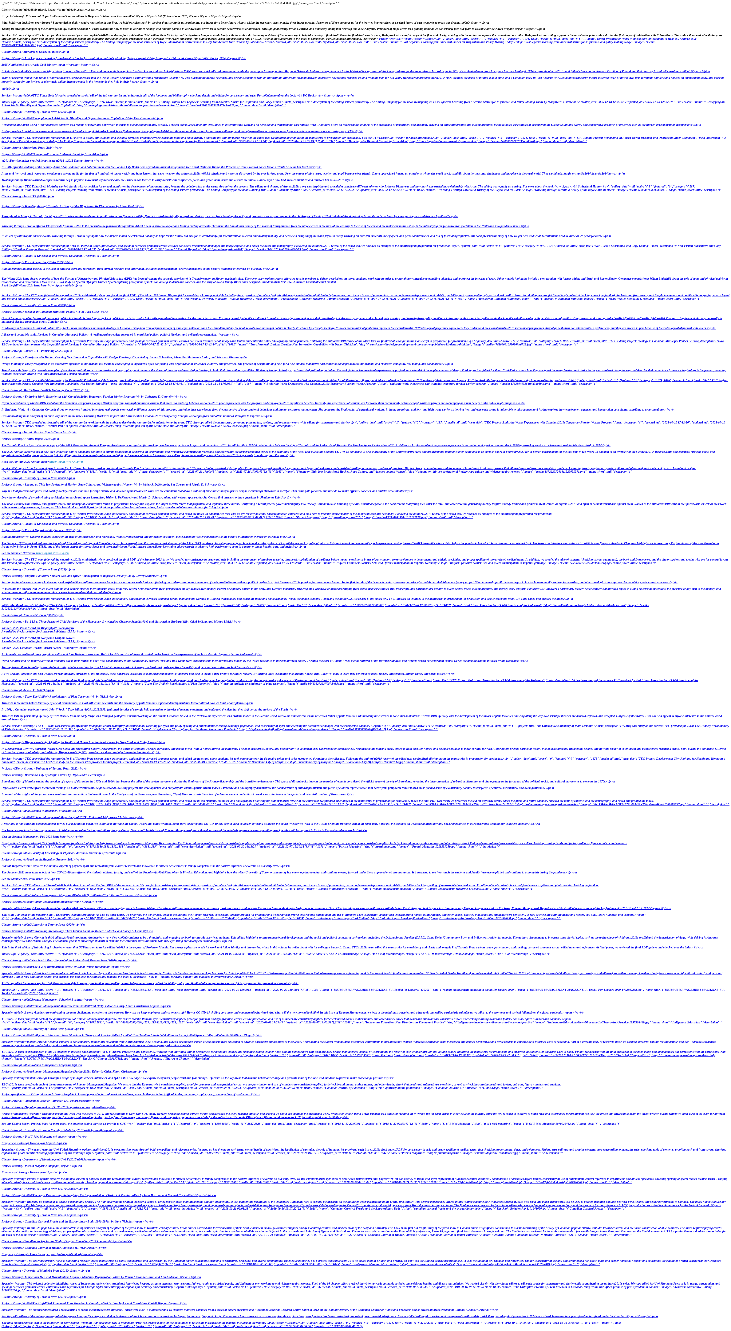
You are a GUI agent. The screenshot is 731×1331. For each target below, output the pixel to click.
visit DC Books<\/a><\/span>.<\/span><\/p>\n (325, 95)
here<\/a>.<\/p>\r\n (72, 836)
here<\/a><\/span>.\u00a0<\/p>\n (61, 285)
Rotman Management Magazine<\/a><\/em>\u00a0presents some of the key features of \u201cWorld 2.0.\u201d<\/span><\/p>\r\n (591, 908)
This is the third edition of (352, 947)
